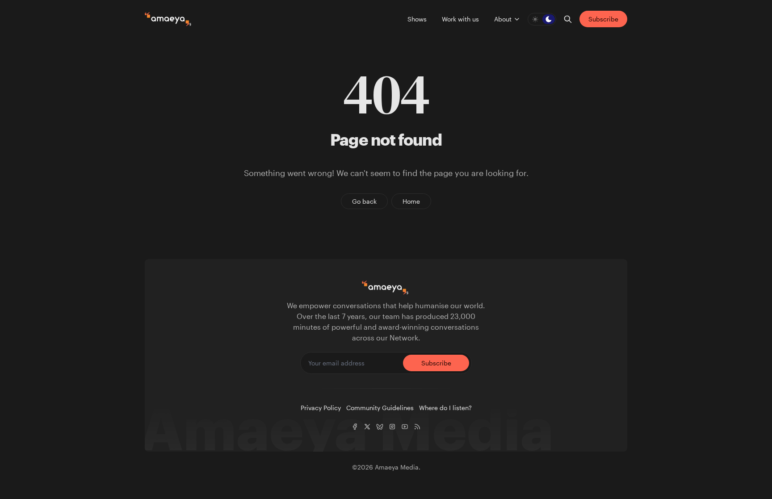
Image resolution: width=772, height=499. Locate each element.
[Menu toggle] (516, 19)
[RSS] (417, 426)
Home (411, 201)
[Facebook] (354, 426)
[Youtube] (404, 426)
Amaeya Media (397, 467)
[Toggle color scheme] (542, 19)
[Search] (568, 19)
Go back (364, 201)
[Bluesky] (379, 426)
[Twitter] (367, 426)
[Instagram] (392, 426)
